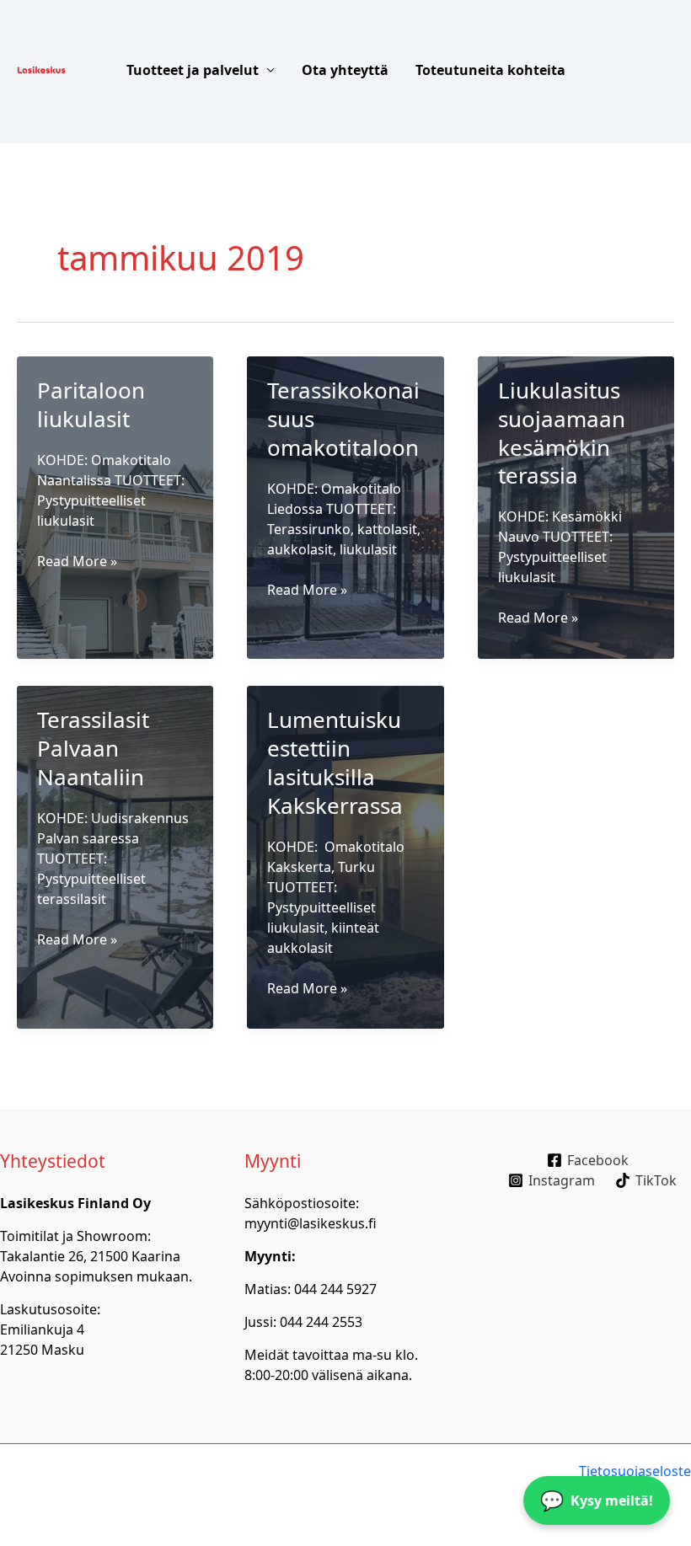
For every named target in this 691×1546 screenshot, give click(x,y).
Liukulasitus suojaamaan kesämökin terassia (561, 432)
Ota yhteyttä (345, 70)
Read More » (77, 561)
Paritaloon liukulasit (91, 404)
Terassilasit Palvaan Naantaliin (93, 748)
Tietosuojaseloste (635, 1471)
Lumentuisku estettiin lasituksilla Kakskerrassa (335, 762)
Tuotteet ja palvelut (192, 70)
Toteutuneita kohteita (490, 70)
